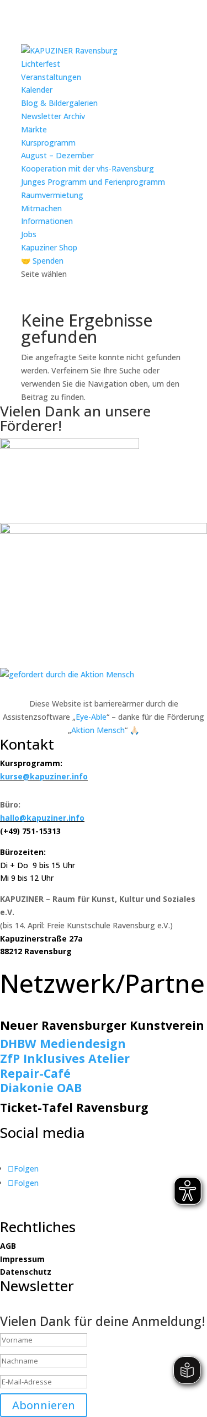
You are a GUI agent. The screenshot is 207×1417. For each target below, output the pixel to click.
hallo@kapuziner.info (42, 817)
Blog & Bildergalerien (59, 103)
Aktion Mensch (98, 730)
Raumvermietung (52, 195)
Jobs (28, 234)
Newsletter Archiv (53, 116)
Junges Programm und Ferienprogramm (93, 182)
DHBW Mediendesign (63, 1043)
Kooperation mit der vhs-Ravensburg (87, 168)
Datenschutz (25, 1271)
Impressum (22, 1259)
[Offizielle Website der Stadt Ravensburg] (69, 446)
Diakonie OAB (41, 1087)
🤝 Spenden (42, 260)
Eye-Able (91, 717)
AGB (8, 1245)
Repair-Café (35, 1073)
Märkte (34, 129)
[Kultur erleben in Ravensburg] (103, 531)
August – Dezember (57, 155)
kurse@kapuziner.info (44, 776)
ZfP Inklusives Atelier (65, 1058)
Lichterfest (40, 63)
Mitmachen (41, 208)
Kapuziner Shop (49, 247)
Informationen (47, 221)
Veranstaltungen (51, 77)
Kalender (36, 89)
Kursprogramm (48, 142)
